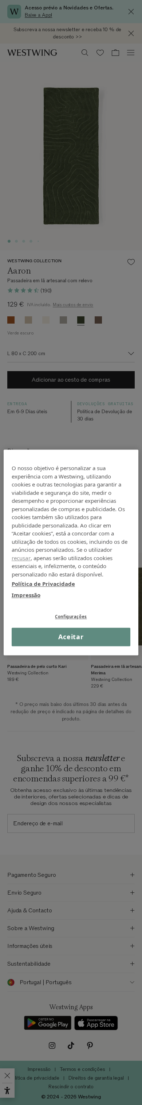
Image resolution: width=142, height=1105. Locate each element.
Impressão (26, 595)
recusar (21, 558)
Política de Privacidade (43, 583)
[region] (71, 552)
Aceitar (71, 636)
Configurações (71, 616)
